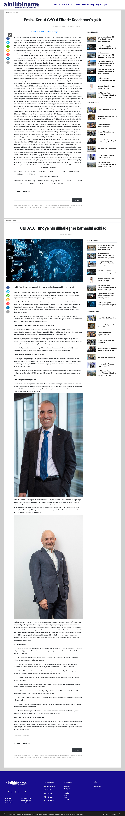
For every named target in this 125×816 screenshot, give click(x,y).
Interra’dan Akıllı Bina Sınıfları (107, 148)
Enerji (92, 5)
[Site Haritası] (26, 792)
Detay (106, 814)
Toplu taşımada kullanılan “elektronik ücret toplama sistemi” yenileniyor (106, 71)
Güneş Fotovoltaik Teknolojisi (107, 109)
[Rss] (23, 792)
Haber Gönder (25, 803)
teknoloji (23, 350)
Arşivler (49, 793)
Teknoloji (85, 5)
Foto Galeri (50, 782)
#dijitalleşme (18, 735)
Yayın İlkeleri (8, 801)
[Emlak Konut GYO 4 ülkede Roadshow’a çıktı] (44, 32)
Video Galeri (51, 786)
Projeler (98, 5)
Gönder (77, 200)
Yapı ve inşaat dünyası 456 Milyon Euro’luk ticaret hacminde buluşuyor (106, 39)
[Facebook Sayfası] (6, 792)
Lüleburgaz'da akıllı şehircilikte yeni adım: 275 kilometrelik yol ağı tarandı (106, 55)
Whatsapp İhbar (25, 801)
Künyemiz (50, 797)
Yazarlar (49, 790)
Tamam (113, 814)
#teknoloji (26, 735)
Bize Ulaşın (50, 801)
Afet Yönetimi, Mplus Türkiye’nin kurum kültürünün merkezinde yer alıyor (107, 95)
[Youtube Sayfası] (16, 792)
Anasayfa (8, 12)
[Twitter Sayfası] (9, 792)
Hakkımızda (8, 798)
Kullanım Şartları (26, 798)
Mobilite (77, 5)
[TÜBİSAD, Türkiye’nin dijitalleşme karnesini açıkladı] (44, 260)
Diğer (105, 5)
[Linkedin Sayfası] (19, 792)
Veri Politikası (9, 803)
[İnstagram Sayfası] (12, 792)
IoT (72, 5)
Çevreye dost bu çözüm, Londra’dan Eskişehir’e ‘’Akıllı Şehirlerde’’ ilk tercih (107, 63)
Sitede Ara (97, 786)
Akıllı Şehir (65, 5)
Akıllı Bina (57, 5)
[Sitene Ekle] (30, 792)
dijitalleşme (48, 335)
